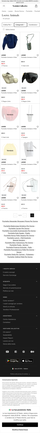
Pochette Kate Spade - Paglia (19, 233)
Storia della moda (9, 344)
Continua (20, 425)
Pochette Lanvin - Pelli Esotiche (19, 238)
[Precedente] (15, 215)
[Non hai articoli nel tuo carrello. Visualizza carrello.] (36, 6)
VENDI (5, 297)
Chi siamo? (7, 332)
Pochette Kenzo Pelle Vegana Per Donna (19, 235)
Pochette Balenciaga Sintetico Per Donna (19, 226)
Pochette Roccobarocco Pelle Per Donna (19, 250)
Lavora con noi (8, 341)
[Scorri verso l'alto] (32, 215)
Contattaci (6, 322)
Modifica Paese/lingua (20, 429)
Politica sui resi (8, 291)
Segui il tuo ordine (9, 285)
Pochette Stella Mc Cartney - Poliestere (19, 254)
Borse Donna (19, 11)
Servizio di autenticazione (12, 288)
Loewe (10, 11)
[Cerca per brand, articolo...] (4, 6)
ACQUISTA (6, 281)
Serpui (19, 252)
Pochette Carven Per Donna (19, 228)
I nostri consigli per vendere (12, 303)
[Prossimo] (25, 215)
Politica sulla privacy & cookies (19, 374)
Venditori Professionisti (11, 309)
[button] (36, 6)
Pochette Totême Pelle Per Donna (20, 257)
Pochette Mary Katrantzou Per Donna (19, 243)
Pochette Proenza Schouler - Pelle (19, 247)
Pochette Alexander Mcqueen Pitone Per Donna (20, 221)
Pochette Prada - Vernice (19, 245)
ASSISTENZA (7, 316)
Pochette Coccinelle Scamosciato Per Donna (19, 231)
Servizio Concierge (9, 275)
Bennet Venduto (19, 240)
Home (4, 11)
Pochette (29, 11)
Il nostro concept (9, 272)
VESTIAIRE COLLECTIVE (11, 328)
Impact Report (8, 338)
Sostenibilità (7, 335)
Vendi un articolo (9, 306)
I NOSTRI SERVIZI (9, 269)
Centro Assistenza (9, 319)
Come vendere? (8, 301)
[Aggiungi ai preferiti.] (18, 55)
